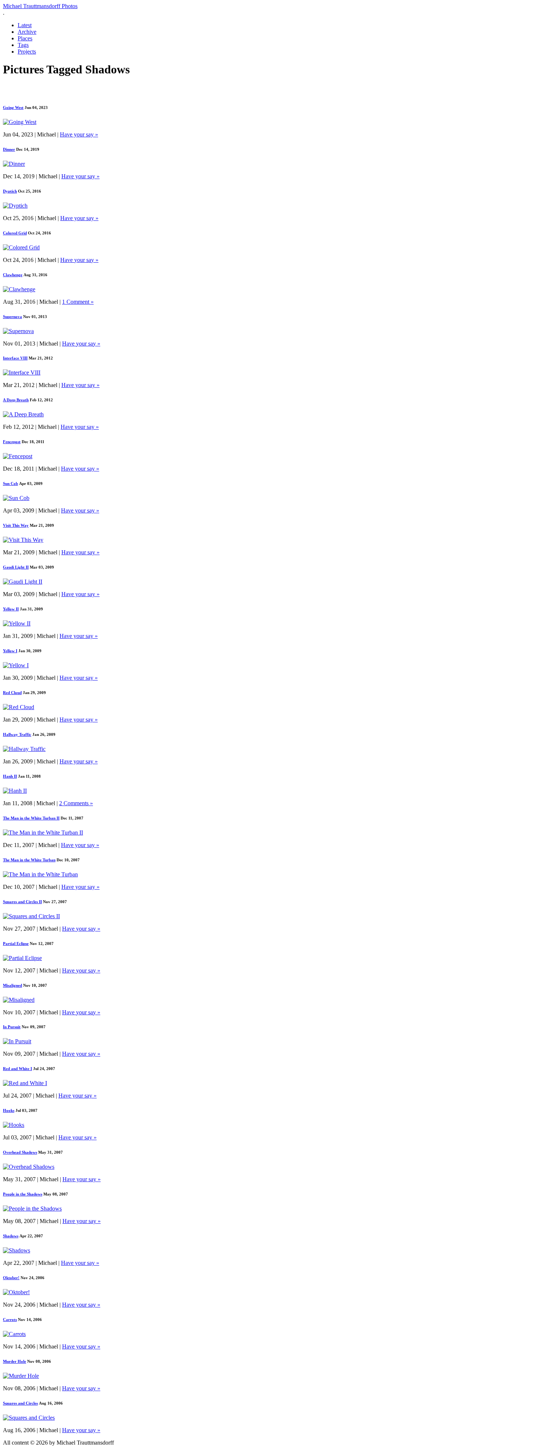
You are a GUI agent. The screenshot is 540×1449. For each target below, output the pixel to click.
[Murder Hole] (21, 1376)
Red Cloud (12, 692)
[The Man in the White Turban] (40, 874)
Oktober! (11, 1277)
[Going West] (19, 122)
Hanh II (10, 776)
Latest (25, 25)
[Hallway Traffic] (24, 749)
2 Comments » (76, 803)
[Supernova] (18, 331)
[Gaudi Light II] (22, 581)
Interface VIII (15, 358)
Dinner (9, 149)
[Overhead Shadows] (28, 1167)
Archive (27, 32)
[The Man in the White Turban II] (43, 832)
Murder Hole (14, 1361)
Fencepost (12, 441)
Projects (27, 51)
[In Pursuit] (17, 1041)
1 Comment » (78, 302)
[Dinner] (14, 164)
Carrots (10, 1319)
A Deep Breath (16, 400)
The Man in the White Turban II (31, 818)
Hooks (8, 1110)
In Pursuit (12, 1027)
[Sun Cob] (16, 498)
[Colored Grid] (21, 247)
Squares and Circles (20, 1403)
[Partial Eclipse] (22, 958)
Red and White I (17, 1068)
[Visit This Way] (23, 540)
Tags (23, 45)
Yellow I (10, 651)
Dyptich (10, 191)
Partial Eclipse (16, 943)
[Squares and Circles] (29, 1418)
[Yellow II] (16, 623)
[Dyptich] (15, 205)
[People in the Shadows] (32, 1208)
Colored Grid (15, 233)
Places (25, 38)
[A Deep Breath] (23, 414)
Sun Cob (10, 483)
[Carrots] (14, 1334)
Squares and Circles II (22, 901)
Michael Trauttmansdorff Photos (40, 6)
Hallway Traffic (17, 734)
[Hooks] (13, 1125)
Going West (13, 107)
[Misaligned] (19, 1000)
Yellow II (11, 609)
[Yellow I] (16, 665)
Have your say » (79, 134)
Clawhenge (12, 275)
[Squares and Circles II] (31, 916)
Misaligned (12, 985)
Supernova (12, 316)
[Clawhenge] (19, 289)
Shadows (10, 1236)
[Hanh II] (15, 791)
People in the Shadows (22, 1194)
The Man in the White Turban (29, 860)
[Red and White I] (25, 1083)
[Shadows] (16, 1250)
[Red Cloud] (18, 707)
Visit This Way (16, 525)
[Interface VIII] (21, 372)
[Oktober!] (16, 1292)
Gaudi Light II (16, 567)
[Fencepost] (17, 456)
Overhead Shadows (20, 1152)
